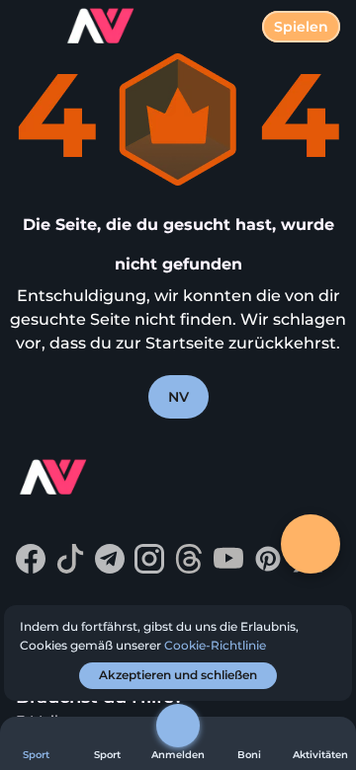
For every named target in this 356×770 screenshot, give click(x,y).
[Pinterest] (268, 568)
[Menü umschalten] (31, 31)
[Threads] (189, 568)
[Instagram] (149, 568)
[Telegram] (110, 568)
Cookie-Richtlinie (215, 645)
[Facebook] (30, 568)
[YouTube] (228, 568)
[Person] (178, 725)
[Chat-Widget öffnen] (310, 544)
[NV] (90, 479)
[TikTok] (70, 568)
